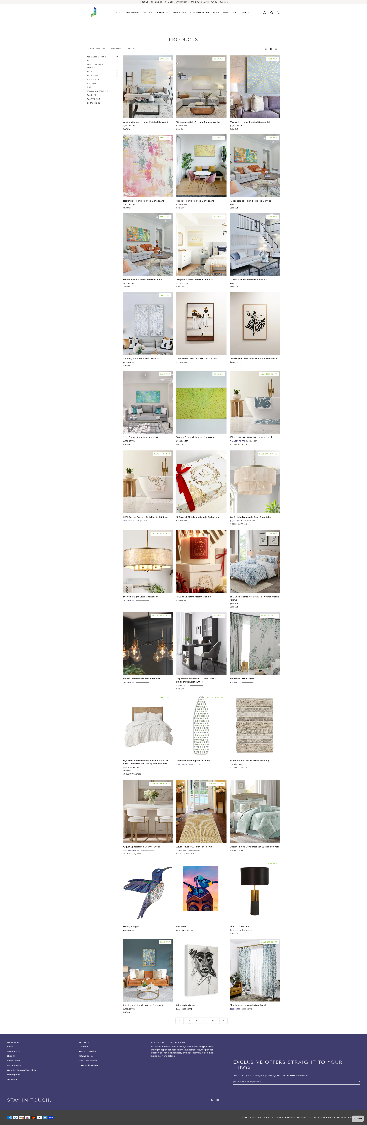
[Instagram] (217, 1100)
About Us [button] (84, 1042)
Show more (93, 103)
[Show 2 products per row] (266, 48)
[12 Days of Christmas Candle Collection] (201, 481)
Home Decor (13, 1060)
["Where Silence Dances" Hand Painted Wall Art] (255, 323)
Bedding (91, 83)
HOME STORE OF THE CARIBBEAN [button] (168, 1042)
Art (89, 60)
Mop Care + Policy (88, 1060)
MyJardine (250, 1117)
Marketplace (13, 1074)
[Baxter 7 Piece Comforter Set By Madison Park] (255, 811)
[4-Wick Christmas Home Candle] (201, 561)
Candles (91, 95)
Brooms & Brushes (97, 91)
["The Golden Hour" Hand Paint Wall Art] (201, 323)
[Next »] (223, 1021)
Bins (89, 87)
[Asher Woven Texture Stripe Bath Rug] (255, 725)
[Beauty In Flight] (148, 891)
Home (10, 1046)
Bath (89, 71)
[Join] (357, 1081)
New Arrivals (13, 1051)
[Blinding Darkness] (201, 970)
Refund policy (86, 1056)
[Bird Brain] (201, 891)
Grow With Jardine (88, 1065)
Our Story (83, 1046)
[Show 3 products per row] (271, 48)
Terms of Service (87, 1051)
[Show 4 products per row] (277, 48)
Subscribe (12, 1079)
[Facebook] (212, 1100)
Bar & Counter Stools (95, 66)
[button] (162, 12)
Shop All (11, 1056)
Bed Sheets (93, 79)
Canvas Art (93, 99)
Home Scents (14, 1065)
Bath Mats (92, 75)
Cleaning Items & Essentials (21, 1070)
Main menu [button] (13, 1042)
